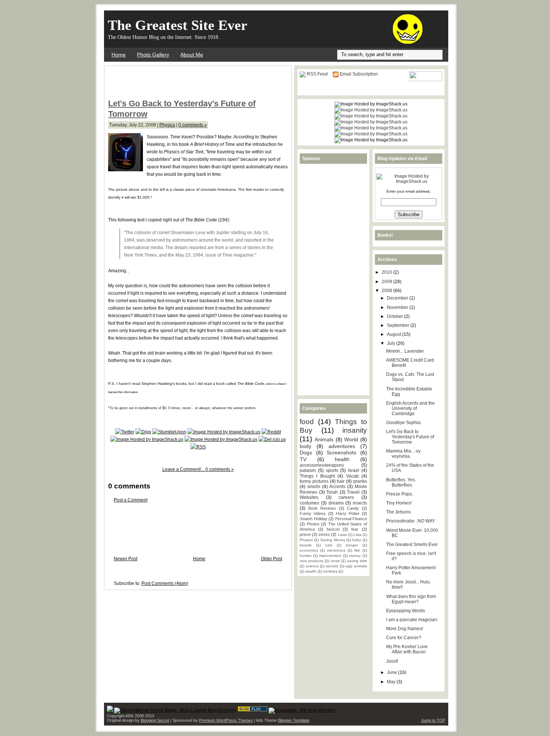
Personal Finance (351, 518)
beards (306, 545)
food (307, 422)
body (305, 446)
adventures (342, 446)
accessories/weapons (322, 465)
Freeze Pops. (399, 494)
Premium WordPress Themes (226, 720)
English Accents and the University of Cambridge (410, 408)
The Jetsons (398, 512)
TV (303, 459)
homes (305, 555)
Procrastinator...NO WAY (410, 521)
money (355, 555)
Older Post (271, 558)
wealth (311, 571)
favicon (333, 529)
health (342, 459)
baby (356, 540)
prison (305, 534)
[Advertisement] (195, 81)
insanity (354, 430)
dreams (336, 503)
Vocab (352, 476)
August (394, 334)
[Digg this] (143, 432)
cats (328, 545)
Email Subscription (359, 74)
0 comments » (192, 125)
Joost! (392, 661)
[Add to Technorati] (146, 439)
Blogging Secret (155, 720)
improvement (330, 555)
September (398, 325)
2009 (387, 281)
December (398, 298)
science (312, 566)
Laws (342, 535)
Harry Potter (348, 513)
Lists (357, 535)
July (391, 343)
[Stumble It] (169, 432)
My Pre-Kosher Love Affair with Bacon (407, 649)
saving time (357, 561)
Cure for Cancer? (403, 637)
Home (118, 55)
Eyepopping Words (405, 610)
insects (360, 503)
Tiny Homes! (399, 503)
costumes (309, 503)
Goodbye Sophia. (404, 422)
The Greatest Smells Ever (412, 544)
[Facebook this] (223, 432)
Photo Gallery (153, 55)
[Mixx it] (220, 439)
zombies (330, 571)
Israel (353, 470)
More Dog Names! (404, 628)
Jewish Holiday (313, 518)
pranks (360, 481)
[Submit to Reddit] (271, 432)
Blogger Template (293, 720)
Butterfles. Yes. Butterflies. (401, 482)
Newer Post (125, 558)
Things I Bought (317, 476)
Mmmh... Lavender (405, 351)
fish (357, 550)
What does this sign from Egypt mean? (411, 599)
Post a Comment (130, 500)
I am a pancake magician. (412, 619)
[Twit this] (124, 432)
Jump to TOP (433, 720)
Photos (313, 524)
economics (309, 550)
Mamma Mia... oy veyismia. (403, 453)
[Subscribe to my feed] (198, 447)
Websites (309, 497)
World (351, 439)
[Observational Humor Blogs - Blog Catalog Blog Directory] (175, 710)
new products (311, 561)
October (395, 316)
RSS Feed (317, 74)
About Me (191, 55)
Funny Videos (313, 513)
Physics (167, 125)
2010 (387, 272)
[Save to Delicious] (272, 439)
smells (313, 486)
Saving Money (332, 540)
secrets (332, 566)
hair (341, 481)
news (335, 561)
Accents (337, 486)
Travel (353, 492)
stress (324, 534)
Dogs (306, 453)
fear (354, 529)
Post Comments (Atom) (164, 583)
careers (346, 497)
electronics (336, 550)
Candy (353, 508)
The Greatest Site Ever (177, 25)
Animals (324, 439)
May (392, 681)
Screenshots (341, 453)
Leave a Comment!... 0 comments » (198, 469)
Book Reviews (322, 508)
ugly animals (356, 566)
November (398, 307)
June (392, 672)
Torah (332, 492)
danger (352, 545)
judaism (308, 470)
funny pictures (314, 481)
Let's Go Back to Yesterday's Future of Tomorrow (410, 437)
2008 (387, 290)
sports (332, 470)
